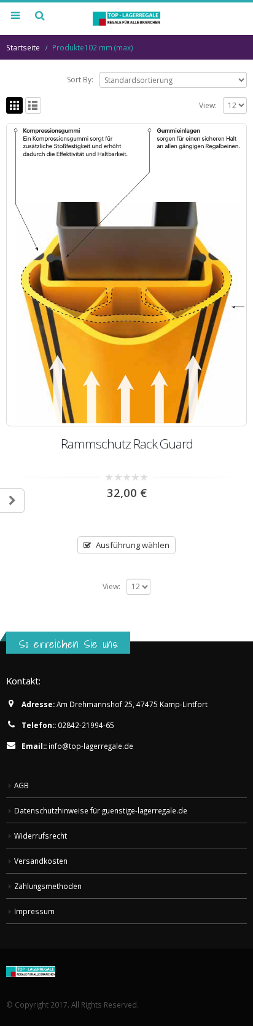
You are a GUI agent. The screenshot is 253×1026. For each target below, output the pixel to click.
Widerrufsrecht (40, 835)
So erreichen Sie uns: (68, 644)
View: (208, 105)
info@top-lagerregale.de (91, 746)
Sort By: (80, 79)
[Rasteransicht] (14, 105)
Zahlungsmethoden (48, 886)
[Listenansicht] (33, 105)
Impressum (34, 911)
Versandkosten (41, 861)
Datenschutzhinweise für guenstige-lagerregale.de (100, 810)
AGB (21, 785)
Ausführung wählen (132, 544)
